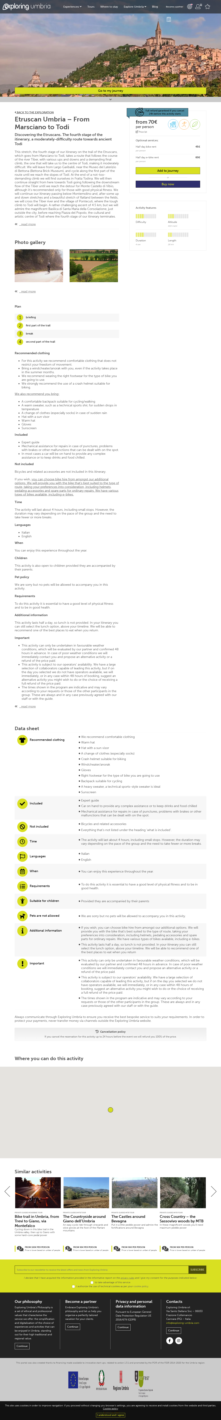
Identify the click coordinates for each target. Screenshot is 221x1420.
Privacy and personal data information (134, 1303)
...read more (27, 224)
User (198, 6)
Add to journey (168, 171)
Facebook (169, 1340)
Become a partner (174, 7)
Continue (22, 1346)
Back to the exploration (35, 112)
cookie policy (140, 1286)
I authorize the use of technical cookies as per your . (112, 1286)
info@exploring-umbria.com (182, 1322)
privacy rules (127, 1277)
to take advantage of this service (112, 1282)
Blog (155, 6)
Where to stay (109, 6)
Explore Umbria (134, 6)
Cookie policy (110, 1408)
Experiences (71, 6)
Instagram (178, 1340)
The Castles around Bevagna (128, 1219)
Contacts (174, 1301)
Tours (90, 6)
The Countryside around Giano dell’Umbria (84, 1219)
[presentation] (7, 1191)
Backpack (168, 19)
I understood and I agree (110, 1415)
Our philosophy (28, 1301)
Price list (142, 131)
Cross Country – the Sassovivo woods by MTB (182, 1219)
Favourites (207, 6)
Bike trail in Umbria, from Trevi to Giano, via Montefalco (37, 1221)
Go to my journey (110, 91)
